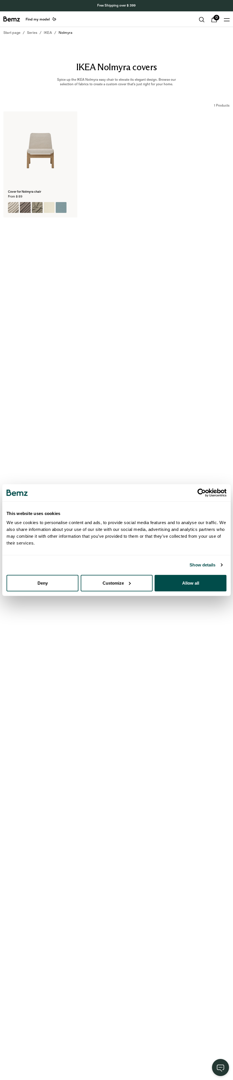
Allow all (190, 582)
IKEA (48, 32)
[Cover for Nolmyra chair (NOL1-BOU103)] (37, 207)
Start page (11, 32)
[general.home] (11, 19)
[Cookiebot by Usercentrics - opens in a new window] (201, 493)
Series (32, 32)
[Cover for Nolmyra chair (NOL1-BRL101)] (49, 207)
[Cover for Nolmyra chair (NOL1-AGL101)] (13, 207)
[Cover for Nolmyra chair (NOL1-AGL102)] (25, 207)
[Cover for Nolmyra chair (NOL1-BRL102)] (61, 207)
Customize (113, 582)
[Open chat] (220, 1067)
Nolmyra (65, 32)
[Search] (202, 19)
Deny (43, 582)
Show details (202, 564)
